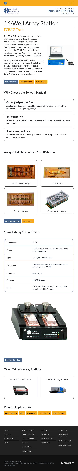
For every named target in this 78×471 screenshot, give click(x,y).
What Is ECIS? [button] (41, 82)
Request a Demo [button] (11, 82)
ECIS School (45, 430)
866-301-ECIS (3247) (62, 11)
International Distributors (63, 435)
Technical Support (47, 438)
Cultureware (26, 451)
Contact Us (63, 430)
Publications (45, 443)
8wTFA (24, 443)
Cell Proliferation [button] (59, 413)
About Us (7, 434)
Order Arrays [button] (27, 221)
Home (6, 430)
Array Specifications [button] (12, 221)
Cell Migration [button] (45, 413)
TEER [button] (22, 413)
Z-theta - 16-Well (28, 430)
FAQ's (6, 443)
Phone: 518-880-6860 (29, 463)
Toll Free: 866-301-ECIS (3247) (45, 463)
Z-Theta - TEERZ (28, 438)
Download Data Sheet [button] (12, 360)
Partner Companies (65, 441)
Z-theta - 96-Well (28, 434)
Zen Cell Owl (26, 447)
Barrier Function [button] (11, 413)
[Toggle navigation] (71, 3)
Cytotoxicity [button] (31, 413)
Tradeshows (45, 434)
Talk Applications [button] (26, 82)
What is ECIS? (9, 438)
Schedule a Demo (65, 445)
